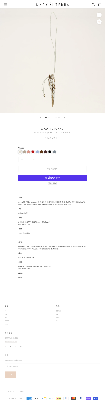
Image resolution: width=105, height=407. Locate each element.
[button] (20, 152)
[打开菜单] (5, 4)
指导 (57, 314)
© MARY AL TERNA (15, 398)
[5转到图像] (59, 117)
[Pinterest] (20, 346)
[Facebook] (5, 346)
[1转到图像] (46, 117)
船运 (6, 314)
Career (7, 324)
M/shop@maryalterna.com (11, 341)
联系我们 (7, 321)
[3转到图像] (52, 117)
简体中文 (23, 391)
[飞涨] (99, 15)
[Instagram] (15, 346)
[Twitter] (10, 346)
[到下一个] (64, 117)
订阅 (10, 375)
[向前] (40, 117)
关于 (57, 321)
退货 (6, 317)
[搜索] (93, 4)
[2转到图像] (49, 117)
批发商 (57, 317)
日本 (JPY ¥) (10, 391)
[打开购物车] (99, 4)
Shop (6, 311)
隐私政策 (58, 311)
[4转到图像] (55, 117)
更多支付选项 (52, 183)
